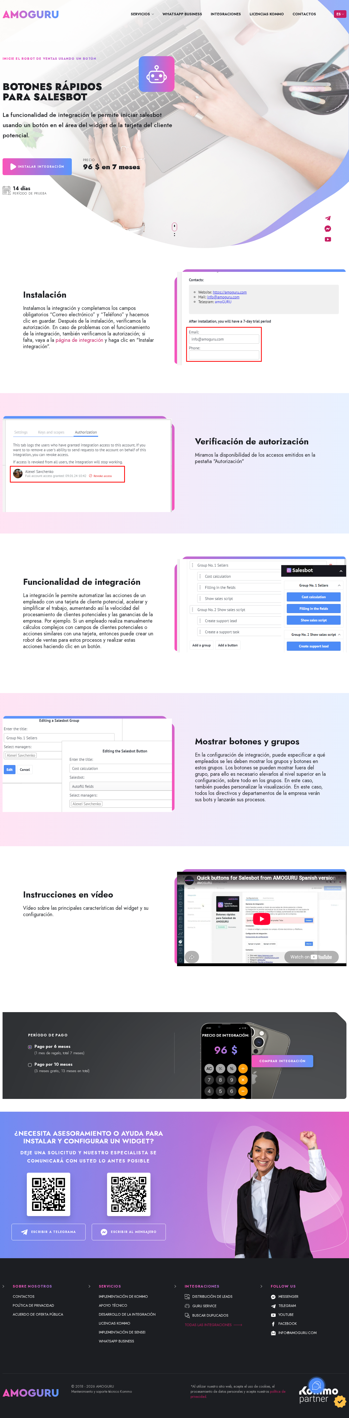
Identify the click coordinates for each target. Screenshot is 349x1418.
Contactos (304, 14)
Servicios (140, 14)
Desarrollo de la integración (127, 1314)
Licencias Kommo (267, 14)
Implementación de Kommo (123, 1296)
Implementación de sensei (122, 1332)
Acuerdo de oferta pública (38, 1314)
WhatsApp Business (182, 14)
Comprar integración (282, 1061)
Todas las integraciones (208, 1324)
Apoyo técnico (113, 1305)
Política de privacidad (33, 1305)
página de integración (79, 340)
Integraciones (226, 14)
